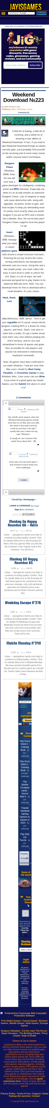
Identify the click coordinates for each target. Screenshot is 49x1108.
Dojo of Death (29, 1036)
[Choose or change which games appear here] (28, 906)
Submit (22, 384)
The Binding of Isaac (29, 1033)
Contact (36, 1096)
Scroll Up (17, 499)
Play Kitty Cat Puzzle (25, 837)
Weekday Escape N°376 (23, 602)
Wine (42, 376)
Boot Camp (34, 369)
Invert (9, 232)
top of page (35, 506)
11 (21, 612)
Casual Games (29, 1021)
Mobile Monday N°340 (23, 643)
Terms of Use (24, 1093)
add (25, 913)
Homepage (29, 499)
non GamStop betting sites (34, 26)
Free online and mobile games (26, 8)
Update (24, 480)
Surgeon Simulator (10, 1031)
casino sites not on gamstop (14, 26)
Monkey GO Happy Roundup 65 (24, 561)
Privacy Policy (8, 1093)
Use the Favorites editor (25, 930)
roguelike (12, 322)
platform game (9, 251)
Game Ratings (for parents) (28, 1094)
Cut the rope (28, 1031)
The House (41, 1031)
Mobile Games (17, 1023)
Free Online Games (11, 1021)
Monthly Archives (26, 943)
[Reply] (37, 445)
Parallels (8, 373)
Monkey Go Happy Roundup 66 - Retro (23, 523)
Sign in (18, 509)
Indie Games (32, 1023)
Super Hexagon (9, 1033)
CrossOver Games (26, 373)
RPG (16, 189)
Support (36, 1093)
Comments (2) (23, 113)
